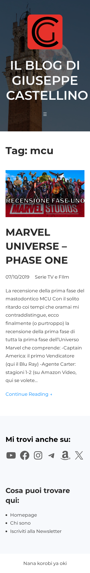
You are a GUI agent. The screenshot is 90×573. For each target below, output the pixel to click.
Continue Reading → (29, 394)
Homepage (23, 515)
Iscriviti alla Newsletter (36, 531)
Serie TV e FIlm (52, 277)
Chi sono (20, 523)
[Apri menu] (45, 114)
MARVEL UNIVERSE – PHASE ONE (37, 246)
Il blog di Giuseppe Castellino (47, 80)
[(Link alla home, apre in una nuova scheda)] (45, 31)
